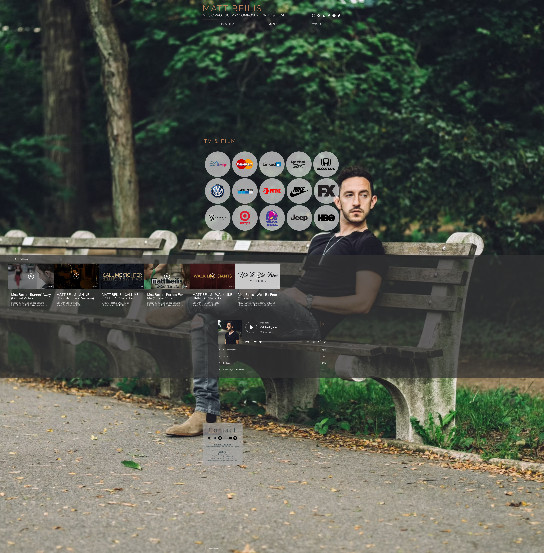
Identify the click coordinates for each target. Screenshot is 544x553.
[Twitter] (235, 438)
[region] (218, 164)
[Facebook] (225, 438)
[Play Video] (31, 276)
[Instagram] (210, 438)
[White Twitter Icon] (339, 15)
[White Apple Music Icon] (324, 15)
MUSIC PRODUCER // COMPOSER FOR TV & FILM (243, 15)
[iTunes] (220, 438)
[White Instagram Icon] (313, 15)
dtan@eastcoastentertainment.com (222, 460)
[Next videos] (285, 275)
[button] (19, 259)
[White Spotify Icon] (319, 15)
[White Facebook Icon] (329, 15)
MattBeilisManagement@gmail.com (222, 447)
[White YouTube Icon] (334, 15)
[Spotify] (215, 438)
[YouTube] (230, 438)
